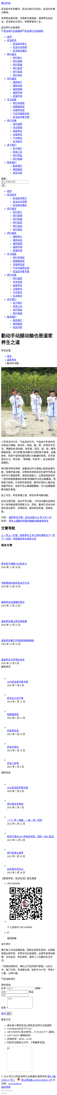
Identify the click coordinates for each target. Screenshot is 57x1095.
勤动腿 (35, 521)
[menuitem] (9, 37)
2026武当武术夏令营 (17, 682)
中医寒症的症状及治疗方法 (15, 583)
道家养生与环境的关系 (13, 660)
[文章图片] (9, 560)
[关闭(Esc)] (2, 1090)
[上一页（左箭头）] (2, 1093)
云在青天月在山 (15, 869)
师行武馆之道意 (15, 853)
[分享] (5, 1090)
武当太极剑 (13, 747)
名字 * (4, 988)
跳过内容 (6, 3)
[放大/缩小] (11, 1090)
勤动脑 (28, 521)
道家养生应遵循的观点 (13, 602)
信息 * (4, 1007)
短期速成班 (13, 714)
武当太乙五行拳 (15, 698)
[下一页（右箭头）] (5, 1093)
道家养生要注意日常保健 (14, 621)
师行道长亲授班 (15, 804)
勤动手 (21, 521)
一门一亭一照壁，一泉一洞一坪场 (24, 820)
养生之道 (13, 521)
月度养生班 (13, 730)
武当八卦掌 (13, 763)
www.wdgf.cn (14, 1083)
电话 (31, 992)
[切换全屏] (8, 1090)
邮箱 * (38, 988)
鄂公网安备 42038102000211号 (36, 1080)
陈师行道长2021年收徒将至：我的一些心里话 (30, 836)
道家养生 (13, 517)
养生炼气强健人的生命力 (14, 564)
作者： (26, 517)
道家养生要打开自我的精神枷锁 (17, 640)
